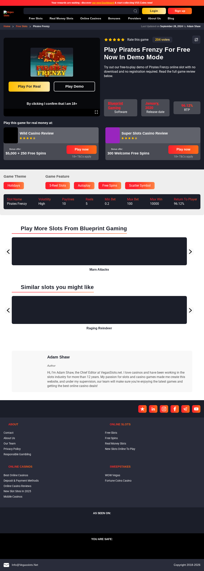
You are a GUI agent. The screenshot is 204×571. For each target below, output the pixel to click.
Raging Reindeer (99, 328)
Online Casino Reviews (17, 486)
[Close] (96, 40)
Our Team (10, 443)
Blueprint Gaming (115, 105)
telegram (185, 409)
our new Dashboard (103, 2)
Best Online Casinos (16, 475)
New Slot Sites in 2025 (17, 491)
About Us (9, 438)
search (135, 11)
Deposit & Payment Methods (21, 480)
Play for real (29, 86)
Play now (81, 149)
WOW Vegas (112, 475)
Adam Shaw (193, 26)
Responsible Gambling (17, 454)
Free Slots (111, 432)
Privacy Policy (12, 448)
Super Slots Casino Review (145, 133)
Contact (9, 432)
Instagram (164, 409)
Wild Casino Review (37, 133)
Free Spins (111, 438)
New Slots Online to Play (120, 448)
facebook (175, 409)
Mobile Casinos (13, 496)
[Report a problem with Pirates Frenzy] (196, 40)
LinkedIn (153, 409)
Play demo (74, 86)
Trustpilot (142, 409)
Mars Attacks (99, 269)
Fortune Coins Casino (118, 480)
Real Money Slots (115, 443)
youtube (196, 409)
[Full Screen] (96, 112)
